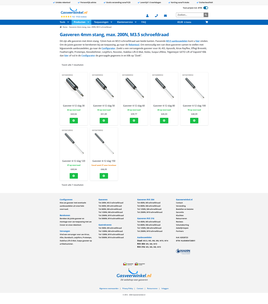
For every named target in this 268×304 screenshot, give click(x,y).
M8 (157, 240)
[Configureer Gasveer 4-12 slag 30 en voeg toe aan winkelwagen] (74, 120)
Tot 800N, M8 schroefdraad (110, 209)
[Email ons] (167, 15)
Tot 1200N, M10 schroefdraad (111, 234)
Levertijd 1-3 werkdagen (150, 2)
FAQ (143, 22)
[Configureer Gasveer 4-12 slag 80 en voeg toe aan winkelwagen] (164, 120)
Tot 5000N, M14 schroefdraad (111, 218)
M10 (161, 240)
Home (65, 27)
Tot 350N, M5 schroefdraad (110, 228)
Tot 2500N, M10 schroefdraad (111, 215)
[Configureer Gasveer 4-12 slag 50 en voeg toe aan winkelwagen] (104, 120)
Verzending (181, 206)
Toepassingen (101, 22)
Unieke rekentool (63, 2)
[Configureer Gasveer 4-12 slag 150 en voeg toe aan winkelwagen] (104, 176)
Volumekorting (182, 225)
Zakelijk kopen (182, 228)
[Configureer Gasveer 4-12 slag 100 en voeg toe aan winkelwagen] (194, 120)
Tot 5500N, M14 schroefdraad (111, 237)
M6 (153, 240)
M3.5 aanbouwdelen (177, 41)
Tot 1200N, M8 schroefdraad (111, 231)
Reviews (179, 221)
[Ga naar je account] (149, 15)
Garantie (180, 212)
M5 (149, 240)
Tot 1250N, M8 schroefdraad (111, 212)
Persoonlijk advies (88, 2)
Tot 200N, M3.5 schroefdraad (111, 202)
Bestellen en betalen (184, 209)
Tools (62, 22)
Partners (180, 231)
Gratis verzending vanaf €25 (118, 2)
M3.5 (145, 240)
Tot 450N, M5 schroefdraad (110, 206)
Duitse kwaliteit (206, 2)
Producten (79, 22)
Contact (179, 202)
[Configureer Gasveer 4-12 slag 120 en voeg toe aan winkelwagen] (74, 176)
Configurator (108, 48)
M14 (166, 240)
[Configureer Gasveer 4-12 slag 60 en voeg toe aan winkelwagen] (134, 120)
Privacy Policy (127, 288)
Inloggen (165, 288)
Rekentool (134, 44)
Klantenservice (125, 22)
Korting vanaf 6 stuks (180, 2)
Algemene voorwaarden (109, 288)
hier (198, 41)
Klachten (180, 215)
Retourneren (181, 218)
